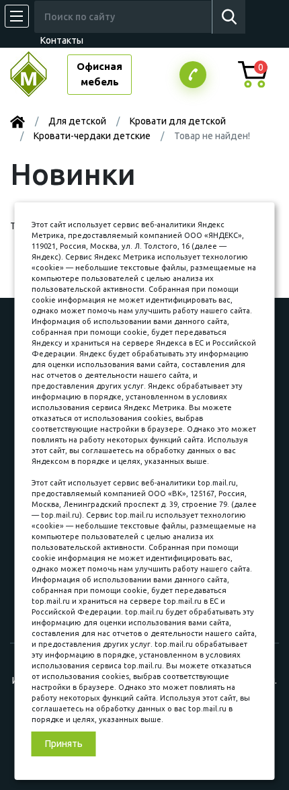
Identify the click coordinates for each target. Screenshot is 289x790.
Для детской (77, 121)
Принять (64, 743)
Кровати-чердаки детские (92, 135)
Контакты (61, 40)
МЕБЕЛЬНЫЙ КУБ (38, 74)
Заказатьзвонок (192, 74)
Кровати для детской (178, 121)
